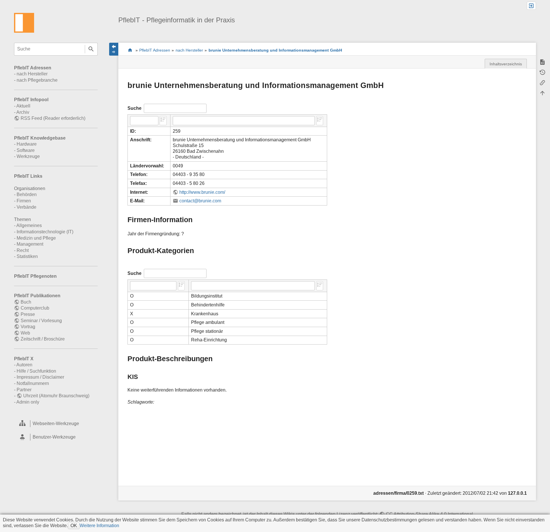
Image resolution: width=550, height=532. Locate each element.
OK (73, 525)
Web (25, 332)
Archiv (22, 112)
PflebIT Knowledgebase (40, 138)
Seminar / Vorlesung (41, 320)
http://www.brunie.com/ (202, 192)
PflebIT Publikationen (37, 295)
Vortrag (28, 326)
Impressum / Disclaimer (40, 377)
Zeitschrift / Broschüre (42, 339)
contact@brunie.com (200, 200)
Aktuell (23, 105)
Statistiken (27, 256)
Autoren (24, 364)
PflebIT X (24, 358)
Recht (23, 250)
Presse (28, 314)
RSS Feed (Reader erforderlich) (53, 118)
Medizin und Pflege (36, 238)
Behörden (27, 194)
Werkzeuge (28, 156)
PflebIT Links (28, 176)
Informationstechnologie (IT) (45, 231)
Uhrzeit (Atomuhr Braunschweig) (56, 395)
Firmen (24, 200)
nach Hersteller (32, 73)
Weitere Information (99, 525)
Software (26, 150)
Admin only (27, 402)
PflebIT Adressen (32, 67)
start (130, 50)
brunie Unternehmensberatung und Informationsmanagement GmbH (275, 50)
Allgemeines (29, 225)
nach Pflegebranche (37, 80)
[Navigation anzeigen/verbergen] (113, 49)
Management (30, 244)
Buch (26, 302)
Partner (24, 389)
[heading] (55, 424)
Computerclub (35, 308)
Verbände (26, 207)
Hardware (27, 144)
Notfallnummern (33, 383)
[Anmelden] (531, 6)
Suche (91, 49)
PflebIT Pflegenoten (35, 276)
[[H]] (24, 22)
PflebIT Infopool (31, 99)
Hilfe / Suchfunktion (36, 371)
